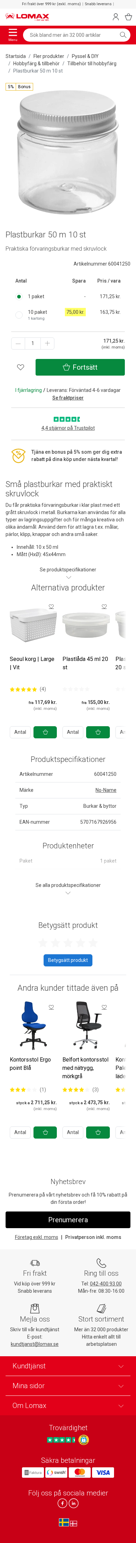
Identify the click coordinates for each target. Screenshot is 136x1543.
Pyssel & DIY (85, 56)
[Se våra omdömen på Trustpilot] (62, 1439)
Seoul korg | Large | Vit (32, 663)
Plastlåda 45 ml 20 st (85, 663)
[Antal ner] (18, 343)
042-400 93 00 (106, 1283)
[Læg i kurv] (45, 732)
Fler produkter (48, 56)
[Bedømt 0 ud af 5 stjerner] (76, 689)
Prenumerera (68, 1220)
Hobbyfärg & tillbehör (36, 63)
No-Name (106, 790)
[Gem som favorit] (51, 606)
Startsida (16, 56)
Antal (20, 732)
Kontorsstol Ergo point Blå (30, 1063)
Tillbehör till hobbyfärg (91, 63)
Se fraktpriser (68, 398)
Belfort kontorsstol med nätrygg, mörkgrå (85, 1068)
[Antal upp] (47, 343)
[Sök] (123, 35)
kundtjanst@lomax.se (35, 1344)
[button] (19, 87)
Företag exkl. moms (36, 1237)
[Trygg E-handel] (83, 1440)
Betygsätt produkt (68, 960)
